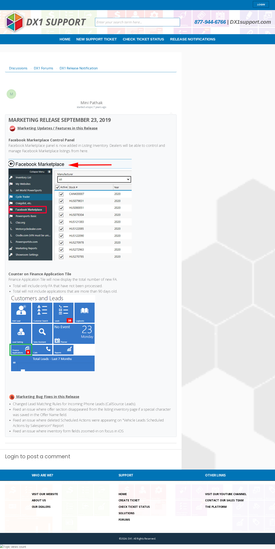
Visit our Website (45, 494)
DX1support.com (250, 22)
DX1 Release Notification (79, 68)
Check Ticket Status (143, 39)
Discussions (18, 68)
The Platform (216, 507)
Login (12, 456)
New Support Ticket (96, 39)
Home (65, 39)
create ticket (129, 500)
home (123, 494)
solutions (126, 513)
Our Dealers (41, 507)
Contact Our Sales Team (224, 500)
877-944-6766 (210, 22)
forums (124, 519)
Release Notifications (192, 39)
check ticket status (134, 507)
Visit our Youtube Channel (225, 494)
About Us (39, 500)
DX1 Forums (43, 68)
